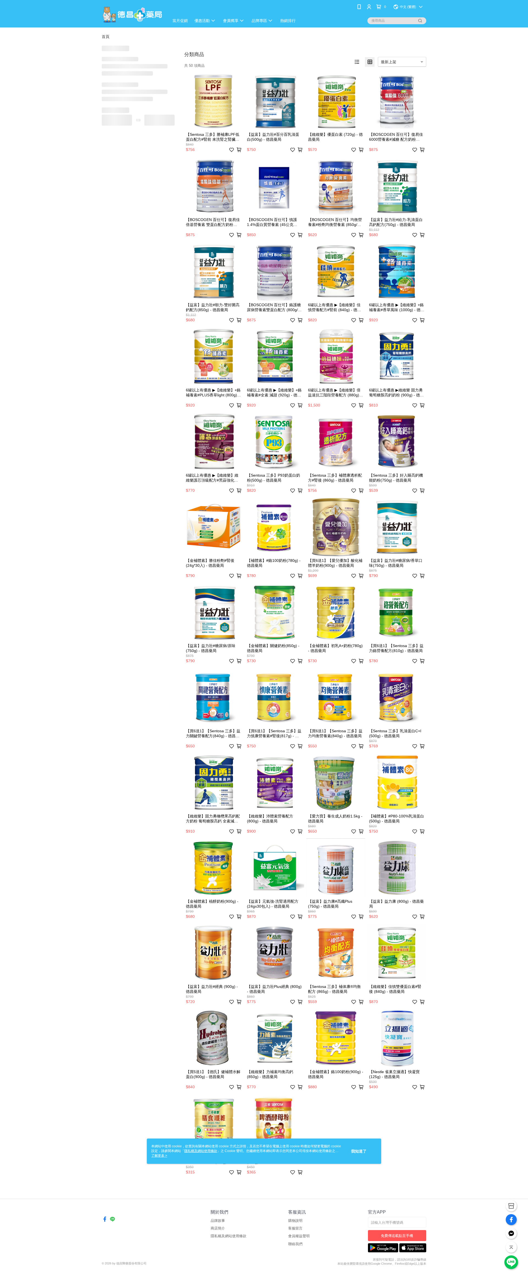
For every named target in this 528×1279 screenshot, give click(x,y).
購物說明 (295, 1221)
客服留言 (295, 1228)
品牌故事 (218, 1221)
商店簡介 (218, 1228)
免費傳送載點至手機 (397, 1236)
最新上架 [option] (388, 62)
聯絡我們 (295, 1244)
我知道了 (359, 1151)
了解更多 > (159, 1156)
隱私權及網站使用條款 (228, 1236)
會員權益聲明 (299, 1236)
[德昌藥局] (132, 14)
